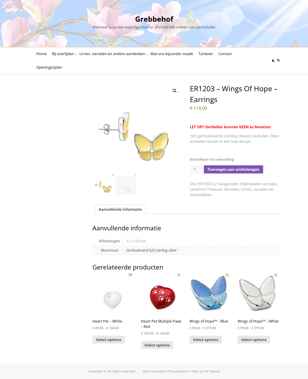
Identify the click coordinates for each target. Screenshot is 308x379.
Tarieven (205, 53)
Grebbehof (154, 19)
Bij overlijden (63, 53)
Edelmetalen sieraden (258, 183)
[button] (175, 91)
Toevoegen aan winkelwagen (233, 169)
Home (41, 53)
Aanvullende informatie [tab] (120, 209)
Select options (108, 339)
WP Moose (212, 371)
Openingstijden (49, 67)
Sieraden (231, 189)
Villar (195, 371)
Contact (225, 53)
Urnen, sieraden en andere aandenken (112, 53)
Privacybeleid (178, 371)
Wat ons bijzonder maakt (171, 53)
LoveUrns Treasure (206, 189)
